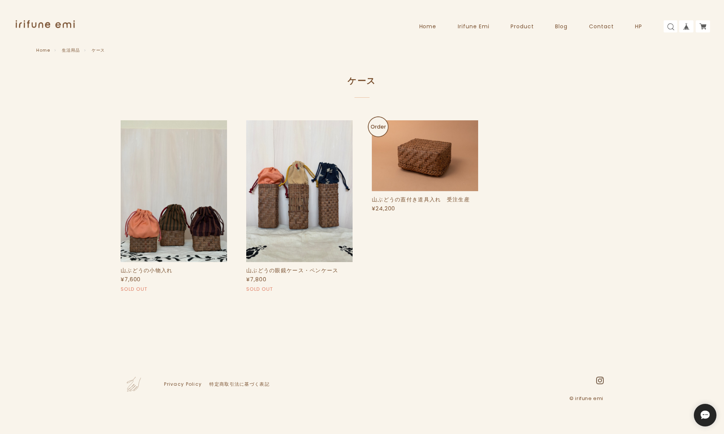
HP (638, 26)
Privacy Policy (183, 384)
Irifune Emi (473, 26)
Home (428, 26)
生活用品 (71, 50)
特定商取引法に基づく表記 (239, 384)
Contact (601, 26)
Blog (561, 26)
